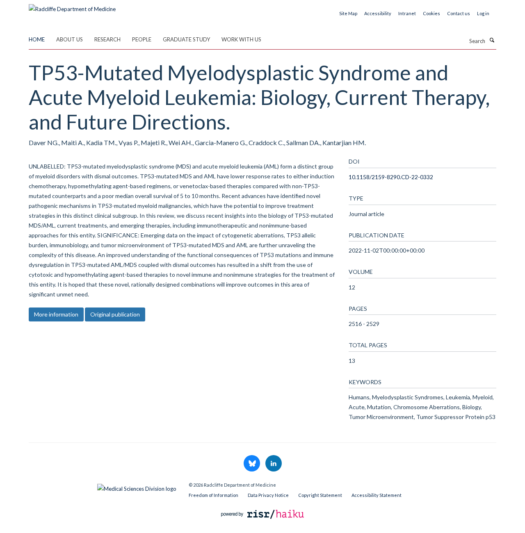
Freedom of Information (213, 495)
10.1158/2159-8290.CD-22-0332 (391, 176)
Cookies (431, 13)
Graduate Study (186, 39)
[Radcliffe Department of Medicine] (72, 6)
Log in (483, 13)
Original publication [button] (115, 314)
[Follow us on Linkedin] (273, 463)
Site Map (348, 13)
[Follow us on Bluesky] (252, 463)
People (141, 39)
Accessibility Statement (377, 495)
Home (37, 39)
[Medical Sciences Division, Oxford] (102, 487)
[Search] (491, 40)
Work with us (241, 39)
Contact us (458, 13)
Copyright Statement (320, 495)
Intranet (407, 13)
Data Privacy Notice (268, 495)
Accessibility (377, 13)
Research (107, 39)
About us (69, 39)
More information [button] (56, 314)
